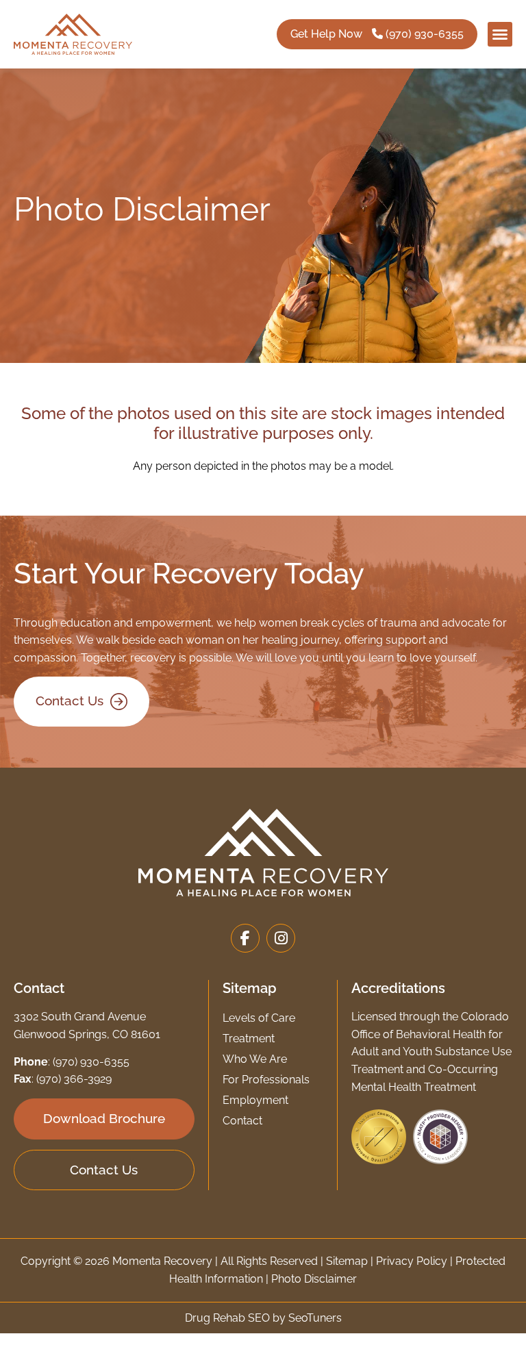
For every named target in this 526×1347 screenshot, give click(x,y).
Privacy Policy (411, 1261)
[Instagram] (280, 938)
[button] (500, 34)
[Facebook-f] (245, 938)
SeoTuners (315, 1317)
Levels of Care (259, 1017)
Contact (242, 1120)
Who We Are (255, 1059)
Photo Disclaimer (314, 1278)
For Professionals (266, 1079)
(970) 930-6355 (91, 1061)
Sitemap (347, 1261)
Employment (255, 1100)
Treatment (249, 1038)
